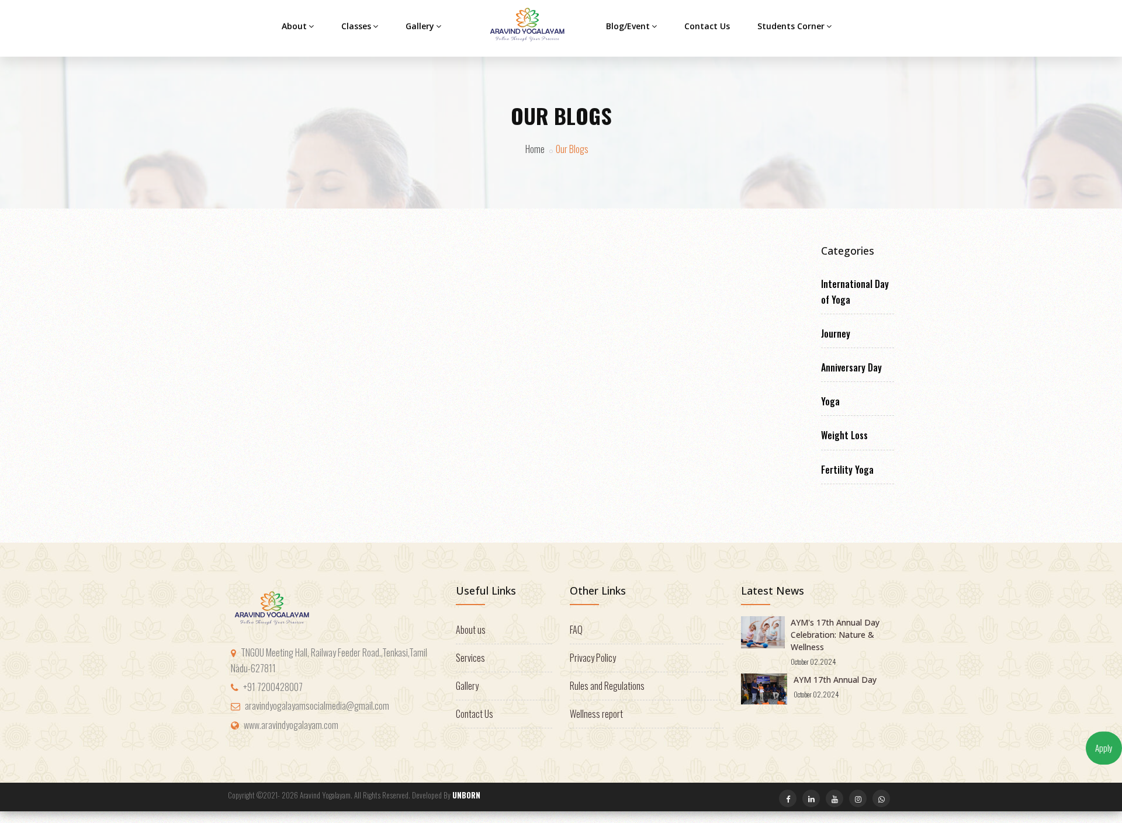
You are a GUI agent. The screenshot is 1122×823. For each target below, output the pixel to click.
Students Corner (791, 26)
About (294, 26)
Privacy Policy (593, 658)
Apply (1104, 747)
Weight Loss (844, 435)
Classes (356, 26)
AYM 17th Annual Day (835, 679)
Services (470, 658)
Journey (835, 334)
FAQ (576, 630)
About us (471, 630)
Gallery (420, 26)
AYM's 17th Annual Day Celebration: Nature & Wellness (835, 634)
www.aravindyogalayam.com (291, 725)
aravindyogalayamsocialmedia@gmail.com (317, 706)
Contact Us (707, 26)
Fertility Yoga (847, 470)
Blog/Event (628, 26)
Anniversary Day (851, 367)
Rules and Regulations (607, 686)
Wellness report (596, 714)
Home (535, 149)
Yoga (830, 401)
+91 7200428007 (273, 687)
